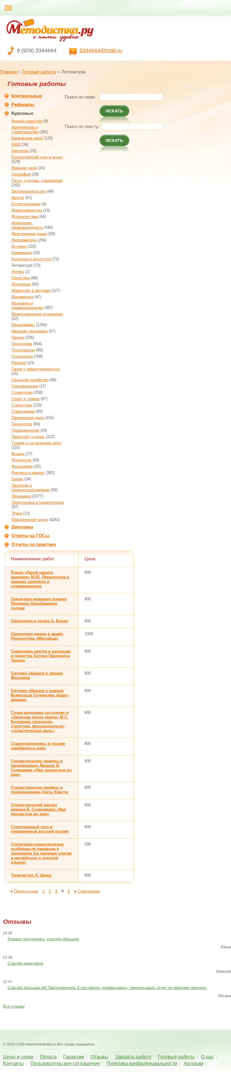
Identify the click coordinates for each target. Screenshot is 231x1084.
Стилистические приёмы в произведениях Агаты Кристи (39, 789)
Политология (23, 350)
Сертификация (24, 386)
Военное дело (24, 168)
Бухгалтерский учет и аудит (37, 157)
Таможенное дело (27, 417)
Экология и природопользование (30, 487)
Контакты (13, 1063)
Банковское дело (27, 138)
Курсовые (22, 113)
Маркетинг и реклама (30, 290)
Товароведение (25, 430)
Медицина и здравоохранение (27, 305)
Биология (20, 151)
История (18, 246)
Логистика (20, 278)
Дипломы (22, 526)
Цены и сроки (18, 1056)
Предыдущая (26, 891)
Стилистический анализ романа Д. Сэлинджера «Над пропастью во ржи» (38, 809)
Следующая (89, 891)
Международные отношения (37, 314)
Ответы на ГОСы (30, 535)
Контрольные (26, 95)
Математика (22, 297)
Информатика (23, 240)
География (21, 174)
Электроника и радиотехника (37, 502)
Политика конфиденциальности (141, 1063)
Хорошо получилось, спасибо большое (44, 939)
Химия (17, 479)
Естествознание (26, 204)
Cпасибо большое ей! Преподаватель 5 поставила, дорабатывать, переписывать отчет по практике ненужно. (107, 987)
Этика (16, 513)
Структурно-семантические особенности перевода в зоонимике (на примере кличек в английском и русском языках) (41, 853)
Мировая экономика (29, 331)
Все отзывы (13, 1006)
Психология (22, 356)
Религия (18, 362)
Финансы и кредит (28, 472)
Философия (22, 466)
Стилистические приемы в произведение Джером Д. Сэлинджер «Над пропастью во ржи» (41, 768)
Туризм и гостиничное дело (36, 443)
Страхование (23, 411)
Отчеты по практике (33, 544)
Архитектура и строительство (24, 129)
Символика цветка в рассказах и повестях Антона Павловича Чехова (41, 656)
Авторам (193, 1063)
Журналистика (24, 216)
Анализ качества (26, 121)
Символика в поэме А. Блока (39, 621)
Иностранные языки (29, 233)
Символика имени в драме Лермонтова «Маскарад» (37, 636)
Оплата (48, 1056)
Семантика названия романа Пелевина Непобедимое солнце (38, 603)
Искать (114, 111)
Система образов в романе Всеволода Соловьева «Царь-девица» (40, 695)
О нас (207, 1056)
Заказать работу (133, 1056)
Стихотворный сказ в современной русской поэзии (40, 829)
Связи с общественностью (35, 369)
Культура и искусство (31, 259)
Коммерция (21, 252)
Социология (22, 392)
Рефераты (22, 104)
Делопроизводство (28, 191)
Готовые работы (39, 71)
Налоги (17, 337)
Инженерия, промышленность (27, 225)
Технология (21, 424)
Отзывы (99, 1056)
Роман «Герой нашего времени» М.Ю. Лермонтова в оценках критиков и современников (40, 579)
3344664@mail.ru (100, 50)
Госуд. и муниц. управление (37, 180)
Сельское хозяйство (29, 380)
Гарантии (73, 1056)
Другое (17, 197)
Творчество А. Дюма (31, 875)
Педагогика (21, 343)
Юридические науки (29, 519)
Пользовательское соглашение (65, 1063)
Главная (8, 71)
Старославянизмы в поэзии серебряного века (38, 745)
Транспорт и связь (28, 436)
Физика (17, 454)
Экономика (21, 496)
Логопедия (21, 284)
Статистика (21, 405)
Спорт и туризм (25, 399)
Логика (17, 271)
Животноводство (26, 210)
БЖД (15, 144)
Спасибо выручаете (25, 963)
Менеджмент (23, 325)
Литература (21, 265)
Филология (21, 460)
